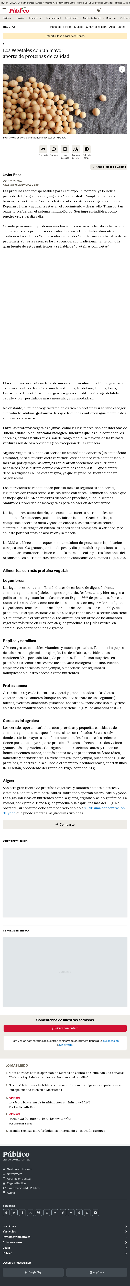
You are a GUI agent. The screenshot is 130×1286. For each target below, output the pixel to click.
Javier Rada (12, 175)
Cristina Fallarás (23, 1123)
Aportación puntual (18, 1178)
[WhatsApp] (87, 1212)
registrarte (66, 1045)
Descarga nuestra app (17, 1262)
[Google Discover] (14, 1212)
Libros (67, 26)
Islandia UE (82, 3)
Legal (6, 1247)
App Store (98, 1272)
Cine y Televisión (96, 26)
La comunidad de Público (23, 1188)
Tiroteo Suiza (121, 3)
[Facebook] (22, 1212)
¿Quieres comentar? (65, 1028)
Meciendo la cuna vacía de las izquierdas (40, 1118)
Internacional (53, 18)
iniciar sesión (110, 1041)
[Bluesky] (38, 1212)
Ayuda (10, 1192)
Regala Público (16, 1183)
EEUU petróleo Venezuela (101, 3)
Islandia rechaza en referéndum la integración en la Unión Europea (57, 1131)
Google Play (34, 1272)
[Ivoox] (95, 1212)
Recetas (9, 26)
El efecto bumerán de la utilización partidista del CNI (49, 1102)
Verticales (9, 1231)
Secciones (9, 1226)
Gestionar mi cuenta (19, 1169)
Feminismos (71, 18)
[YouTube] (54, 1212)
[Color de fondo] (87, 149)
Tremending (35, 18)
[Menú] (4, 10)
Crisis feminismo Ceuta (64, 3)
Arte (112, 26)
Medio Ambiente (92, 18)
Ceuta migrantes (26, 3)
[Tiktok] (63, 1212)
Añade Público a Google (110, 166)
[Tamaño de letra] (76, 149)
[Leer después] (65, 149)
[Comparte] (43, 149)
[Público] (59, 10)
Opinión (20, 18)
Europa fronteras (43, 3)
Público (16, 1154)
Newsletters (14, 1174)
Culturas (124, 18)
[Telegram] (71, 1212)
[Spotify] (79, 1212)
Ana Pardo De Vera (24, 1107)
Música (78, 26)
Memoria (111, 18)
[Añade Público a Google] (6, 1212)
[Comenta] (54, 149)
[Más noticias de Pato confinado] (3, 44)
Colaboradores (12, 1242)
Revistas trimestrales (16, 1237)
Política (7, 18)
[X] (30, 1212)
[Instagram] (46, 1212)
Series (121, 26)
